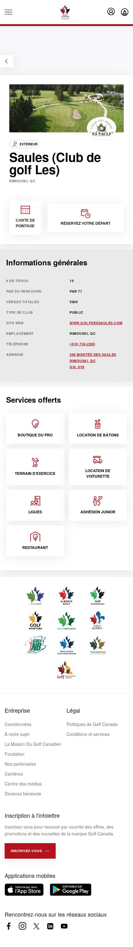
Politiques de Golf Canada (92, 724)
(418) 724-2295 (82, 344)
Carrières (14, 774)
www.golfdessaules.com (96, 323)
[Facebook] (8, 926)
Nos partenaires (20, 764)
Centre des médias (23, 784)
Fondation (14, 754)
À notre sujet (17, 734)
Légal (73, 710)
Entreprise (17, 710)
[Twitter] (36, 926)
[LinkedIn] (50, 926)
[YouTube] (64, 926)
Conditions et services (87, 734)
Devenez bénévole (23, 793)
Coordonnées (18, 724)
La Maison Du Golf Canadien (33, 744)
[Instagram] (22, 926)
